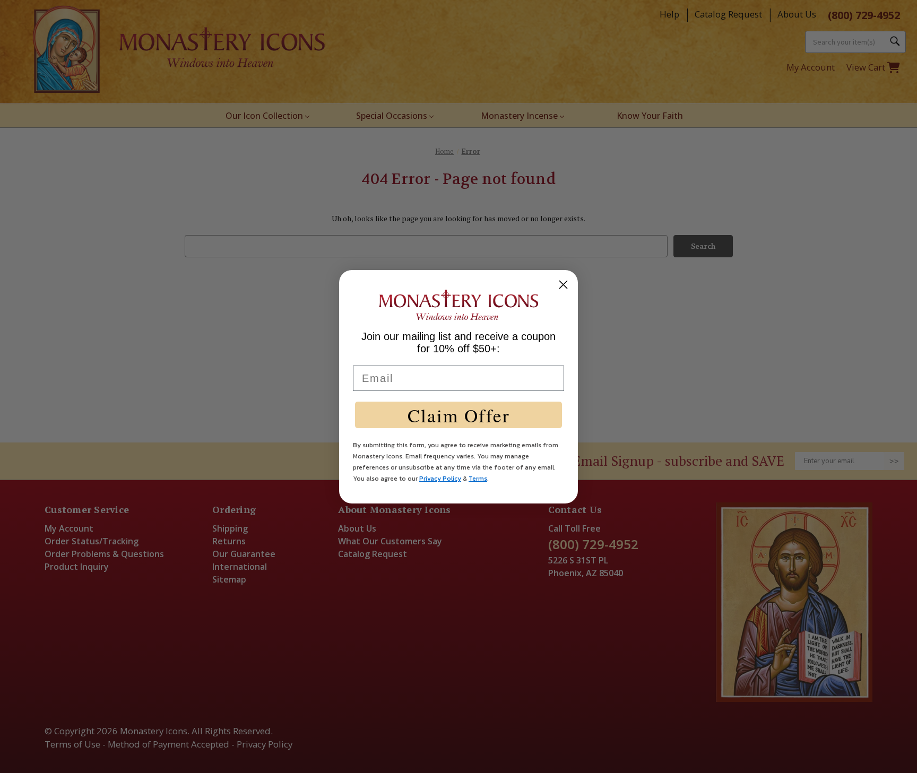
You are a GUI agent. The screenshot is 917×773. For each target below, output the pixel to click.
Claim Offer (459, 415)
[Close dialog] (563, 284)
